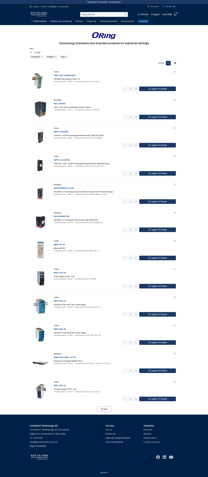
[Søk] (126, 14)
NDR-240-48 (60, 329)
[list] (168, 63)
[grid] (175, 63)
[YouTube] (171, 457)
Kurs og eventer (127, 21)
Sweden (35, 7)
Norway (52, 7)
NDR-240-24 (60, 301)
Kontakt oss (110, 434)
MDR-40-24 (59, 245)
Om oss (108, 430)
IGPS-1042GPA (61, 132)
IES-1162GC (60, 104)
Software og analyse (108, 21)
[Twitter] (158, 457)
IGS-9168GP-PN (61, 216)
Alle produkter (40, 21)
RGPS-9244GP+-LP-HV (65, 357)
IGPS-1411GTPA (62, 160)
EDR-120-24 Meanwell (64, 75)
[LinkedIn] (164, 457)
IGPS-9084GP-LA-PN (64, 188)
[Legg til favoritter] (174, 72)
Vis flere (104, 409)
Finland (44, 7)
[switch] (31, 52)
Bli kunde (147, 434)
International (63, 7)
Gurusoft (104, 472)
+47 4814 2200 (36, 438)
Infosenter (143, 21)
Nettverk (79, 21)
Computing (91, 21)
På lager (37, 52)
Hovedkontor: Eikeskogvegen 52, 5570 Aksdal (49, 430)
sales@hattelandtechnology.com (44, 442)
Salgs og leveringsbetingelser (117, 438)
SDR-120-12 (60, 385)
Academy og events (151, 442)
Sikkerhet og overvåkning (61, 21)
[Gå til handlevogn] (175, 15)
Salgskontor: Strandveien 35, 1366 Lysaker (48, 434)
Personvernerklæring (114, 442)
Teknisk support (150, 438)
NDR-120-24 (60, 273)
